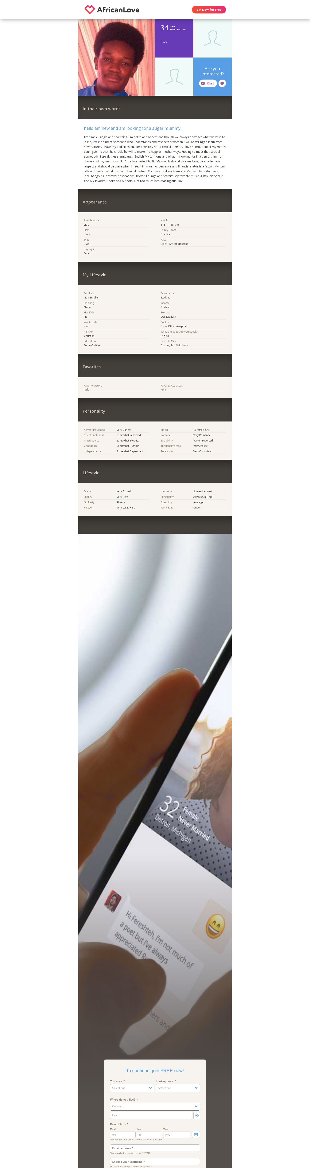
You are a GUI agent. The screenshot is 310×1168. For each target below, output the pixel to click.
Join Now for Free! (208, 10)
